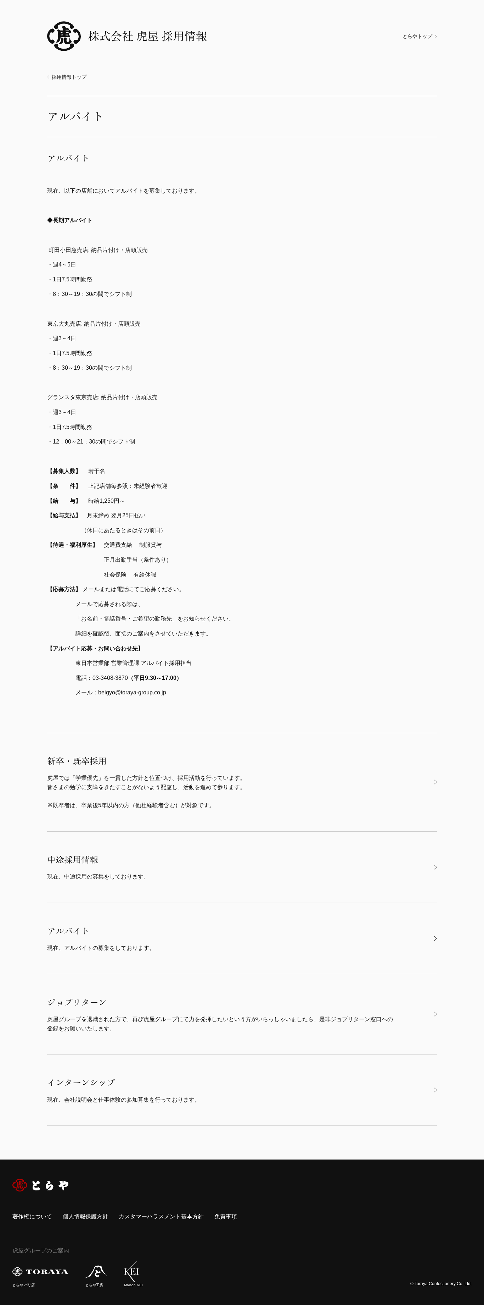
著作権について (32, 1216)
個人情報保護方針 (85, 1216)
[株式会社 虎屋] (40, 1185)
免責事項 (225, 1216)
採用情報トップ (69, 77)
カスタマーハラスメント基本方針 (161, 1216)
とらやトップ (417, 36)
